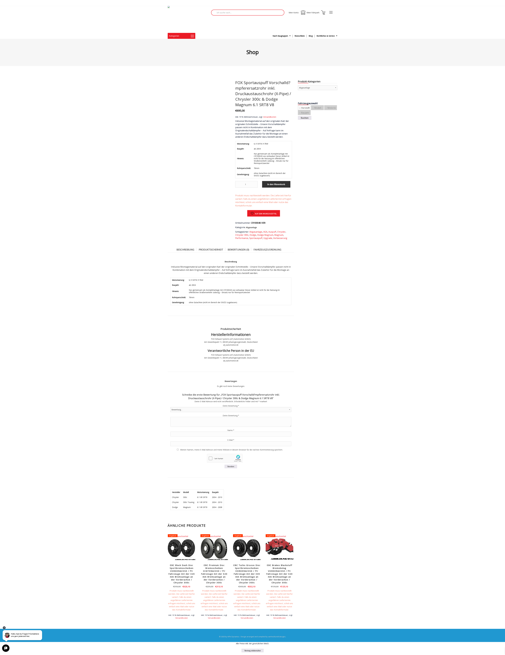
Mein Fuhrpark (313, 12)
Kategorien (174, 35)
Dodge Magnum (265, 235)
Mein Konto (294, 12)
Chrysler (281, 231)
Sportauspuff (255, 238)
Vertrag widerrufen (252, 650)
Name (230, 430)
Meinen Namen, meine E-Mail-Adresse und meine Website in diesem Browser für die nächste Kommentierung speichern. (231, 449)
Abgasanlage (251, 227)
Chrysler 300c (242, 235)
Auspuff (272, 231)
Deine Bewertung (231, 406)
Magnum (278, 235)
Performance (241, 238)
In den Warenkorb (276, 184)
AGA (265, 231)
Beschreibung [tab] (185, 249)
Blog (311, 36)
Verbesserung (280, 238)
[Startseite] (181, 19)
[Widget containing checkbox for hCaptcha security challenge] (225, 458)
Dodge (253, 235)
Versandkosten (269, 117)
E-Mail (230, 440)
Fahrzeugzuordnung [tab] (267, 249)
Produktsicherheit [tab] (211, 249)
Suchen (305, 117)
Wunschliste (300, 36)
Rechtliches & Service (326, 36)
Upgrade (267, 238)
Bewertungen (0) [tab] (238, 249)
